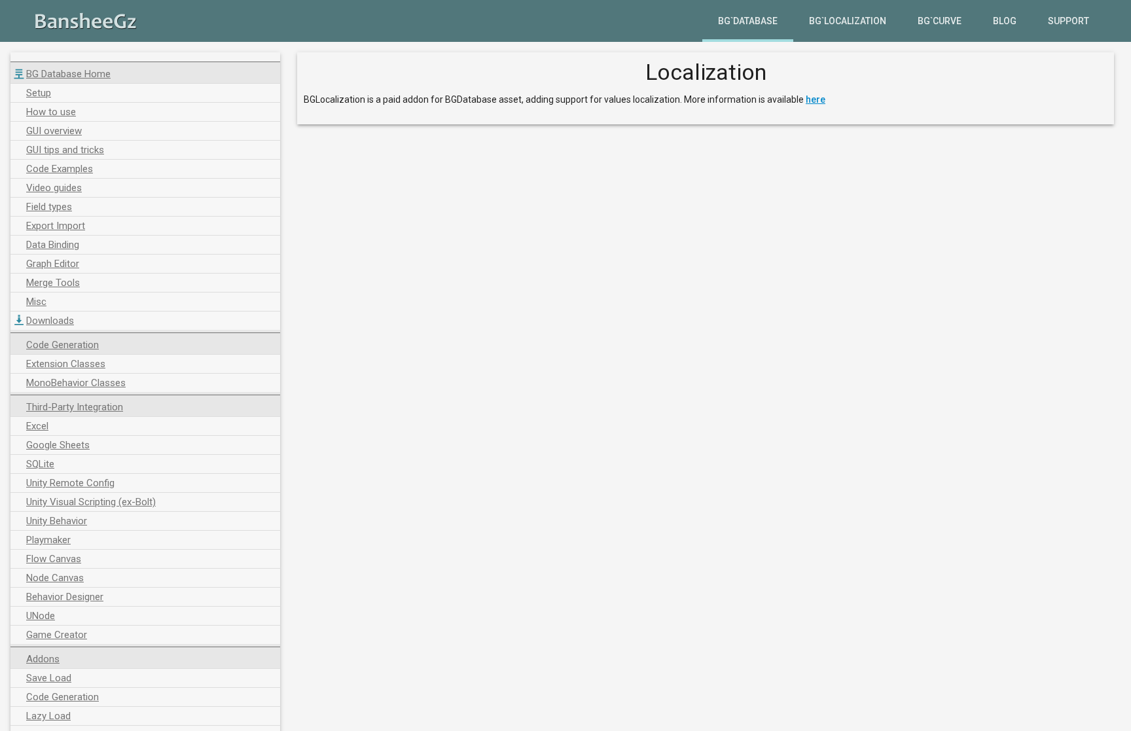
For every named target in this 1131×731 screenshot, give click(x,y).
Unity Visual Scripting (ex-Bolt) (91, 502)
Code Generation (62, 345)
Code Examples (59, 169)
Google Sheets (58, 445)
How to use (51, 112)
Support (1068, 21)
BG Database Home (68, 74)
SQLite (40, 464)
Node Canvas (55, 578)
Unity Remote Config (70, 483)
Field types (49, 207)
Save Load (48, 678)
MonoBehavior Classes (76, 383)
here (815, 99)
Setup (38, 93)
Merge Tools (53, 283)
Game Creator (56, 635)
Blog (1004, 21)
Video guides (54, 188)
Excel (37, 426)
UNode (40, 616)
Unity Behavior (56, 521)
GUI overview (54, 131)
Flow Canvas (53, 559)
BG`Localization (847, 21)
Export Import (55, 226)
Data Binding (52, 245)
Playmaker (48, 540)
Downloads (50, 321)
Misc (36, 302)
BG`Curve (939, 21)
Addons (43, 659)
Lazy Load (48, 716)
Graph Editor (52, 264)
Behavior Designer (64, 597)
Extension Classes (65, 364)
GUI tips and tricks (65, 150)
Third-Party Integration (74, 407)
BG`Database (748, 21)
